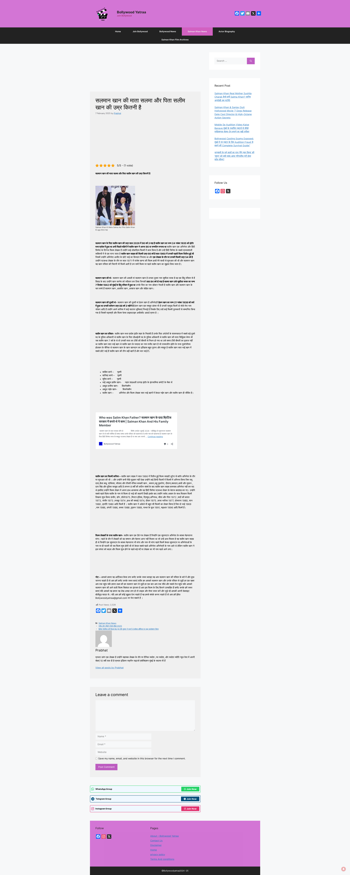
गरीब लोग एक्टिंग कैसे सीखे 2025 (110, 626)
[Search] (251, 61)
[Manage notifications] (343, 869)
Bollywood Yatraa (131, 12)
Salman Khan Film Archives (175, 39)
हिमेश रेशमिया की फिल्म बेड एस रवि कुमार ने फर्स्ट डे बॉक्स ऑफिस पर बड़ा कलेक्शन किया (129, 629)
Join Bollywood (140, 31)
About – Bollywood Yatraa (164, 836)
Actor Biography (227, 31)
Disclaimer (156, 845)
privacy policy (157, 854)
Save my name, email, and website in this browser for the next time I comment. (142, 758)
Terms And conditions (162, 859)
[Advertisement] (145, 71)
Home (118, 31)
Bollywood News (167, 31)
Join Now (192, 789)
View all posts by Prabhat (109, 667)
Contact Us (156, 840)
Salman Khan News (197, 31)
